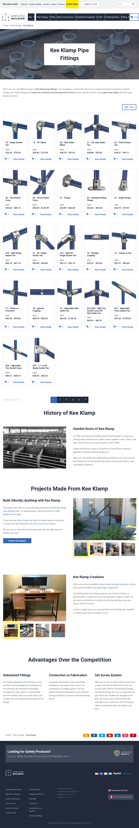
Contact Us (33, 803)
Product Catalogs (35, 816)
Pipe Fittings (43, 17)
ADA (100, 17)
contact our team (30, 520)
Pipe (53, 17)
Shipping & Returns (36, 794)
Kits (31, 17)
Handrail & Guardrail (86, 17)
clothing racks (13, 511)
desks (108, 584)
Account (46, 4)
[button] (81, 549)
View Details (18, 159)
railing (63, 508)
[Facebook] (94, 735)
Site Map (32, 799)
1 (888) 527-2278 (90, 4)
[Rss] (86, 735)
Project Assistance (13, 799)
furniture (89, 587)
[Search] (133, 4)
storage (17, 514)
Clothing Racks (113, 17)
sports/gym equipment (107, 587)
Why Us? (24, 4)
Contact (54, 4)
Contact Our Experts (17, 541)
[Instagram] (125, 735)
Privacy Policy (34, 789)
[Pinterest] (133, 735)
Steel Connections (65, 17)
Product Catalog (35, 4)
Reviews (61, 4)
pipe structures (122, 584)
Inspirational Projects (14, 789)
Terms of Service (12, 808)
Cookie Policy (11, 813)
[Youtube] (110, 735)
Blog (125, 17)
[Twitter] (102, 735)
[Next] (85, 400)
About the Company (13, 794)
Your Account (11, 803)
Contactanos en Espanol (35, 809)
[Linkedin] (117, 735)
